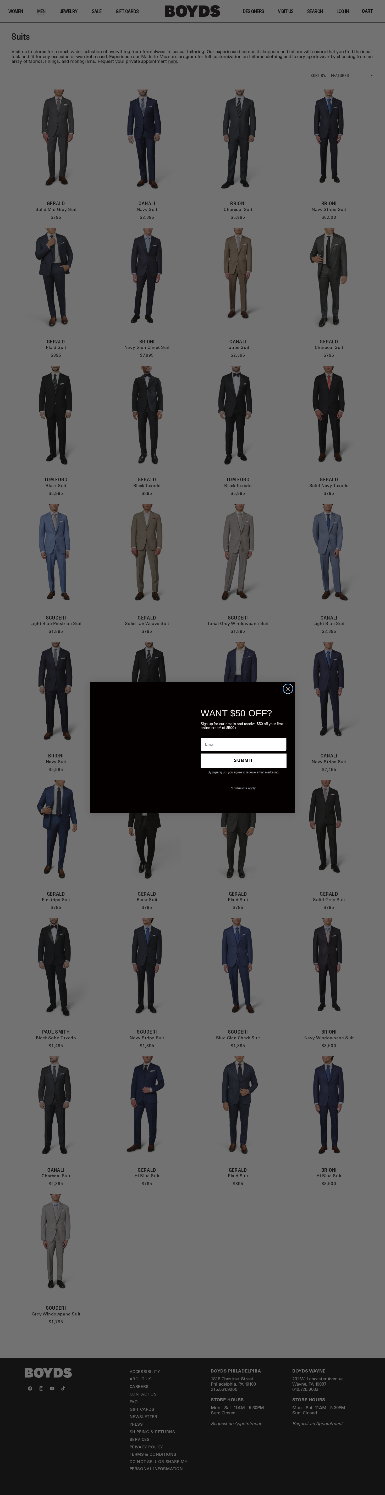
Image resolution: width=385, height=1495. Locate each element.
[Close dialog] (288, 688)
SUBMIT (244, 760)
